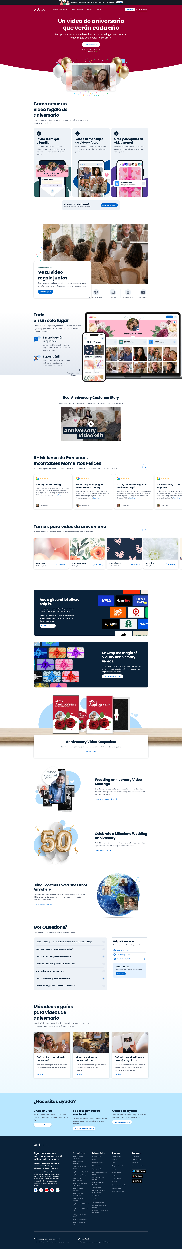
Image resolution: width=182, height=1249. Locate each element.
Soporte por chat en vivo (119, 1185)
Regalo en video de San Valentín (79, 1215)
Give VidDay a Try (102, 850)
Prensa (114, 1169)
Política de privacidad (118, 1191)
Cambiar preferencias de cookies (99, 1206)
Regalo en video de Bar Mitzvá (79, 1223)
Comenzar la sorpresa (91, 44)
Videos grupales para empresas (98, 1178)
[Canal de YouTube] (47, 1190)
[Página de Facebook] (36, 1190)
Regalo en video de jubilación (81, 1172)
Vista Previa (61, 564)
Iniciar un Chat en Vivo (42, 1125)
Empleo (114, 1175)
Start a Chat (120, 974)
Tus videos (135, 1163)
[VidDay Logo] (39, 9)
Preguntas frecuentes (118, 1166)
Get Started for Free (42, 904)
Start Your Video (91, 751)
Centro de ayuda (116, 1178)
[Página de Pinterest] (52, 1190)
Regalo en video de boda (80, 1175)
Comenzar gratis (45, 292)
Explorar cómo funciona (109, 205)
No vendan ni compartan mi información (100, 1211)
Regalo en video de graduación (78, 1189)
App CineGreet (96, 1199)
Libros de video (96, 1166)
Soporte (114, 1181)
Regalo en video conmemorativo (77, 1179)
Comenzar (129, 9)
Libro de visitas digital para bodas (99, 1173)
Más (98, 9)
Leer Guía (40, 1074)
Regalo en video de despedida (78, 1199)
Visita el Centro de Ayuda (122, 1122)
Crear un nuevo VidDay (138, 1166)
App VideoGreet (96, 1196)
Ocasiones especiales (58, 9)
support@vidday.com (104, 1242)
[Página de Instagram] (41, 1190)
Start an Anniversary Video (112, 676)
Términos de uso (116, 1188)
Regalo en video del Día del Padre (80, 1210)
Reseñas (114, 1159)
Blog (113, 1163)
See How (119, 2)
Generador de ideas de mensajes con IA (98, 1191)
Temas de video (96, 1187)
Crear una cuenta (136, 1159)
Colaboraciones (116, 1172)
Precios (89, 9)
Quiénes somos (116, 1156)
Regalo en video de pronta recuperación (80, 1184)
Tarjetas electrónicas (98, 1202)
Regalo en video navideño (80, 1219)
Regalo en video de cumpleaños (78, 1157)
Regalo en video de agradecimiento (78, 1194)
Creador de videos (97, 1163)
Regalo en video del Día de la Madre (81, 1205)
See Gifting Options (47, 626)
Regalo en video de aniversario (78, 1162)
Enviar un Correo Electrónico (84, 1128)
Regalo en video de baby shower (79, 1168)
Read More (59, 495)
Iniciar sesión (142, 9)
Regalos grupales (97, 1169)
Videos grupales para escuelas (98, 1183)
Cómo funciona (77, 9)
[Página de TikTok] (58, 1190)
